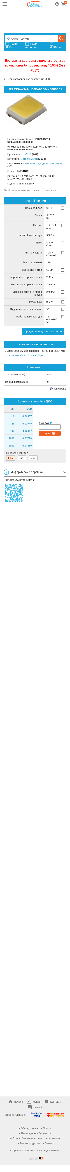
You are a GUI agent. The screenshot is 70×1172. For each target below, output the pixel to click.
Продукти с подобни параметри (43, 331)
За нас (48, 1143)
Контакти (55, 1101)
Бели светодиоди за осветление (25, 79)
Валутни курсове (30, 1143)
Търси (61, 38)
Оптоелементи (29, 158)
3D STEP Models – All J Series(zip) (24, 355)
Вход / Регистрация (57, 4)
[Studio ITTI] (35, 1158)
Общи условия (29, 1128)
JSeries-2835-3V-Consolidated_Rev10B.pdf (29, 350)
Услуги (36, 1101)
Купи (47, 433)
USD (33, 457)
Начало (18, 1101)
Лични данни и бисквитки (36, 1133)
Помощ (37, 1107)
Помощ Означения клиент (28, 1138)
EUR (22, 457)
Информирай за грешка (27, 472)
